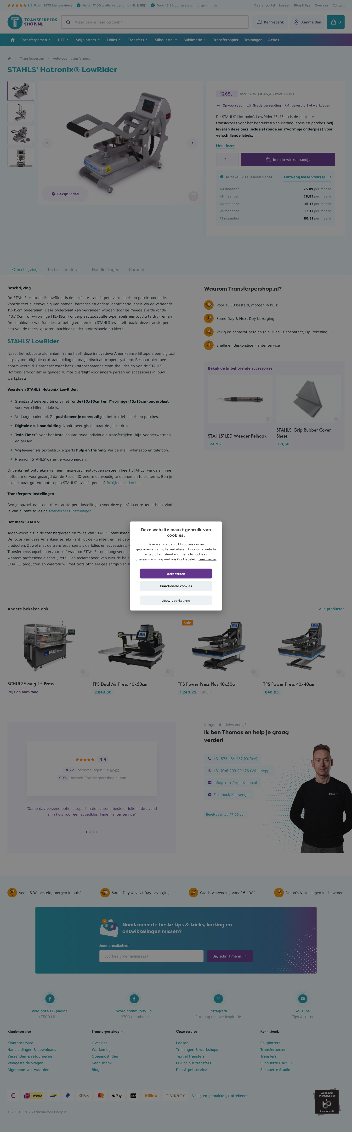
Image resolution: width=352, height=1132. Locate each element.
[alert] (176, 566)
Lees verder (207, 559)
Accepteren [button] (176, 574)
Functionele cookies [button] (176, 586)
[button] (176, 600)
